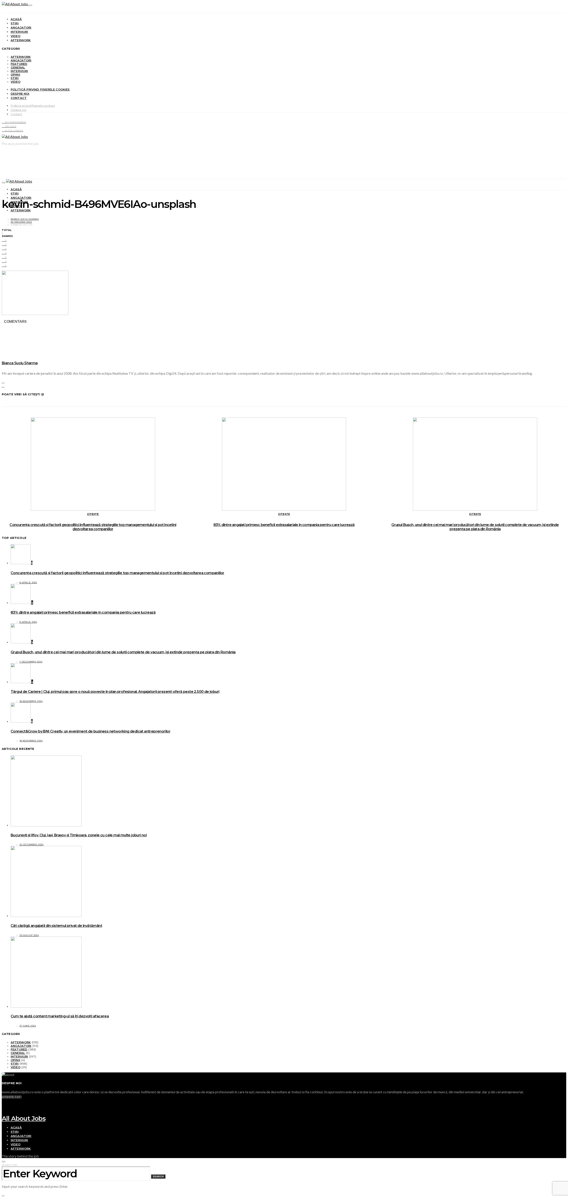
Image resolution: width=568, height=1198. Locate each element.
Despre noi (20, 93)
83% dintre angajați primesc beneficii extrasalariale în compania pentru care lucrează (284, 525)
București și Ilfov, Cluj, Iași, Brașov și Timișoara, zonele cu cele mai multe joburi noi (79, 835)
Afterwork (21, 40)
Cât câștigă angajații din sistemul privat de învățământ (56, 926)
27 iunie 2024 (28, 1025)
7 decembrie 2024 (31, 661)
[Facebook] (3, 1105)
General (18, 67)
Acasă (16, 19)
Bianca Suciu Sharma (25, 219)
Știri (15, 23)
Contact (19, 98)
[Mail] (3, 1113)
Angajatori (21, 27)
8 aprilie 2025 (28, 582)
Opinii (15, 74)
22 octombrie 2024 (31, 844)
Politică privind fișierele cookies (40, 89)
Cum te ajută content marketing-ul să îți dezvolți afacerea (60, 1016)
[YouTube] (3, 1100)
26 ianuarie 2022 (21, 222)
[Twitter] (3, 1109)
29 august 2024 (29, 935)
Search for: (10, 1165)
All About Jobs (23, 1118)
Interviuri (19, 31)
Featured (19, 64)
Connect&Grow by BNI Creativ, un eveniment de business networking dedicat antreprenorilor (90, 731)
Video (15, 36)
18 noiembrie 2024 (31, 701)
